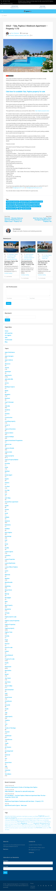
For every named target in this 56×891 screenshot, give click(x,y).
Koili (6, 540)
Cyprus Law (8, 444)
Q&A (6, 337)
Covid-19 (7, 425)
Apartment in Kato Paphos (10, 816)
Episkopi (7, 471)
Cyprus (41, 816)
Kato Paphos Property (12, 824)
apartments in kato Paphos (22, 816)
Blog (6, 342)
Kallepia (7, 517)
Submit (8, 303)
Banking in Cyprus (10, 387)
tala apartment (26, 208)
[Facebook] (38, 885)
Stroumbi (7, 705)
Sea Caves (8, 678)
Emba (6, 467)
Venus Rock (8, 762)
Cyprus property (29, 254)
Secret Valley (8, 686)
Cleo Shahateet (15, 33)
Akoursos (7, 364)
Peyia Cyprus (8, 826)
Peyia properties (44, 825)
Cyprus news (8, 452)
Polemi (7, 651)
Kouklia (7, 548)
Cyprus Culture (9, 433)
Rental (6, 674)
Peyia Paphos (38, 825)
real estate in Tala (12, 208)
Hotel (6, 513)
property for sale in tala (24, 206)
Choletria (7, 410)
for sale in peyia (35, 818)
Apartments (11, 35)
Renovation (8, 670)
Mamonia (7, 574)
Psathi (6, 663)
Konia (6, 544)
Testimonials (8, 339)
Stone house (8, 697)
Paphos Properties (10, 624)
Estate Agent (8, 475)
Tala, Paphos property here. (42, 111)
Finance (7, 482)
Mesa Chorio (8, 590)
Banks (6, 390)
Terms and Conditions (32, 887)
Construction (8, 417)
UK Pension (8, 747)
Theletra (7, 720)
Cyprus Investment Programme (13, 440)
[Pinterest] (51, 885)
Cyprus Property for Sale (21, 818)
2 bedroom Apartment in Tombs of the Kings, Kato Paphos (21, 787)
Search (7, 320)
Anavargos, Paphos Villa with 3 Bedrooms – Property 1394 (11, 262)
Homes (9, 257)
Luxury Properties (10, 559)
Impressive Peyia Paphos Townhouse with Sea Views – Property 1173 (24, 801)
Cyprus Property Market (11, 459)
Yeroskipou (8, 774)
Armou (7, 383)
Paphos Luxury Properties (12, 620)
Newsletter (8, 609)
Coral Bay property (10, 421)
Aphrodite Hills (9, 379)
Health (6, 505)
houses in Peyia (35, 820)
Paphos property (18, 35)
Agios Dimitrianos (10, 352)
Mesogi (7, 594)
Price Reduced (9, 655)
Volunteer (7, 770)
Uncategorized (9, 751)
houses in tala (42, 820)
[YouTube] (49, 885)
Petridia (7, 636)
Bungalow (7, 394)
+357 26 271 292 (14, 6)
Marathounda (8, 582)
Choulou (7, 413)
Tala (28, 35)
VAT (6, 758)
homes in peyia (14, 820)
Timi (6, 724)
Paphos (24, 824)
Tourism (7, 732)
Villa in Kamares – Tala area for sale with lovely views (19, 791)
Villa (46, 258)
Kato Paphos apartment (30, 821)
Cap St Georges (9, 402)
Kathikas (7, 528)
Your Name (5, 860)
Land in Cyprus (9, 551)
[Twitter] (41, 885)
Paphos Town (8, 632)
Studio (6, 709)
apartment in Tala (25, 201)
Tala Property (7, 829)
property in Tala (36, 206)
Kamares (26, 256)
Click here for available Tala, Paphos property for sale (25, 92)
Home (6, 331)
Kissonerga (8, 536)
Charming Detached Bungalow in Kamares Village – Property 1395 (27, 262)
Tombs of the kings (10, 728)
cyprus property (11, 818)
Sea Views (8, 682)
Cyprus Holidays (9, 436)
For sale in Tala (11, 204)
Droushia (7, 463)
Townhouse (8, 735)
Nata (6, 601)
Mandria (7, 578)
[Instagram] (43, 885)
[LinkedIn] (46, 885)
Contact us (31, 852)
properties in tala (11, 206)
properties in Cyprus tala (32, 204)
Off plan (7, 613)
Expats (7, 479)
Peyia (6, 640)
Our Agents (8, 335)
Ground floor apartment (11, 502)
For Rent (7, 486)
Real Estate (14, 259)
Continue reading (8, 273)
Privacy (32, 883)
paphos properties (30, 824)
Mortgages (8, 597)
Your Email (5, 866)
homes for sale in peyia (44, 818)
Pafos (18, 824)
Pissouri (7, 643)
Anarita (7, 367)
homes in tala (20, 204)
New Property (8, 605)
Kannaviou (8, 525)
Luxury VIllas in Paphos (11, 567)
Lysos (6, 571)
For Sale (14, 256)
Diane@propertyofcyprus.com (34, 187)
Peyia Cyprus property (26, 825)
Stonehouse (8, 701)
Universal (7, 755)
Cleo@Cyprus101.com (14, 7)
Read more (5, 849)
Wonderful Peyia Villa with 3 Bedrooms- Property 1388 (44, 262)
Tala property (8, 716)
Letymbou (8, 555)
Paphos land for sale (10, 617)
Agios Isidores (9, 360)
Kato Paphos (8, 532)
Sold (25, 35)
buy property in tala (37, 201)
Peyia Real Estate (11, 827)
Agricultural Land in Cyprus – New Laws (16, 805)
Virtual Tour (11, 75)
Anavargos (11, 254)
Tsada (6, 743)
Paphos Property (40, 824)
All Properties (8, 333)
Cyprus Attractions (10, 429)
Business (7, 398)
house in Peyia (28, 820)
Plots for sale (8, 647)
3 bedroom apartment (13, 201)
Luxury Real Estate (10, 563)
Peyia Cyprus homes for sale (17, 825)
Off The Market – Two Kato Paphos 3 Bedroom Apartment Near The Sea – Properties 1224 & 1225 (25, 796)
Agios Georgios (9, 356)
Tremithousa (8, 739)
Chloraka (7, 406)
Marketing (7, 586)
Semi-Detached (9, 689)
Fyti (6, 494)
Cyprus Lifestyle (9, 448)
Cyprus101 (47, 816)
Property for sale (9, 659)
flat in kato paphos (28, 818)
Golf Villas (8, 498)
